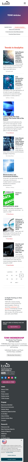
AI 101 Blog (4, 413)
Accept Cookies (12, 459)
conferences (13, 307)
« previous (9, 272)
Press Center (5, 394)
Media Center (5, 396)
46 (12, 279)
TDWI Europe (5, 398)
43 (16, 275)
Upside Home (8, 27)
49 (11, 282)
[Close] (21, 440)
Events (3, 391)
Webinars (4, 433)
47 (16, 279)
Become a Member (6, 405)
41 (7, 275)
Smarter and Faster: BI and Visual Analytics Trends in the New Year (19, 248)
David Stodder (10, 265)
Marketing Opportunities (8, 411)
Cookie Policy (9, 452)
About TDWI (4, 389)
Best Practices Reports (8, 429)
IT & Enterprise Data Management (14, 31)
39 (16, 272)
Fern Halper (10, 238)
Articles (3, 435)
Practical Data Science (14, 34)
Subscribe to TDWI (8, 382)
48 (21, 279)
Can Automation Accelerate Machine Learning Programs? (19, 81)
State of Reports (6, 431)
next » (16, 282)
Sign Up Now (14, 326)
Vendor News (5, 409)
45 (7, 279)
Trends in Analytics (19, 27)
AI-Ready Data (5, 438)
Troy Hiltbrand (10, 132)
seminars (7, 308)
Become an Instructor (7, 407)
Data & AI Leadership (14, 29)
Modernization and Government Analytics (10, 175)
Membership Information (14, 355)
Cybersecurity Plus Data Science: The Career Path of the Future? (13, 118)
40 (21, 272)
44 (21, 275)
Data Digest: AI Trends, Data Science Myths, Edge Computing (19, 141)
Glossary (3, 420)
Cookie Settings (12, 455)
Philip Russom (10, 214)
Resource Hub (5, 427)
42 (12, 275)
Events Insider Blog (6, 418)
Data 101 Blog (5, 416)
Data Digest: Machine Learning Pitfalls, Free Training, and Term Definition (19, 57)
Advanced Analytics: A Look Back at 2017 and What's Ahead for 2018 (19, 224)
